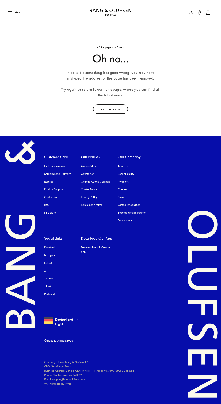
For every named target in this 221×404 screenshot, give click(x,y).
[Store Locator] (199, 12)
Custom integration (129, 204)
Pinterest (49, 294)
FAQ (46, 204)
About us (123, 166)
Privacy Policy (89, 197)
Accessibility (88, 166)
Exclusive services (54, 166)
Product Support (53, 189)
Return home (110, 109)
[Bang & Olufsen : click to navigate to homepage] (110, 13)
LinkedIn (49, 263)
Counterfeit (87, 173)
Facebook (50, 247)
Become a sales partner (132, 212)
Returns (48, 181)
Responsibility (126, 173)
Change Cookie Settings (95, 181)
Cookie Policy (89, 189)
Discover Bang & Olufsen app (95, 249)
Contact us (50, 197)
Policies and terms (91, 204)
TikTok (47, 286)
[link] (190, 12)
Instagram (50, 255)
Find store (50, 212)
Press (121, 197)
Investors (123, 181)
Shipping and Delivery (57, 173)
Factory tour (125, 220)
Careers (122, 189)
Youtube (49, 278)
